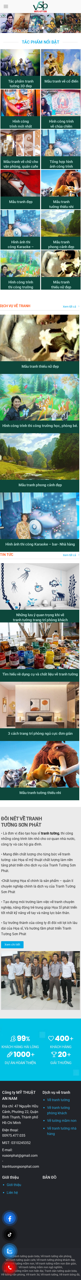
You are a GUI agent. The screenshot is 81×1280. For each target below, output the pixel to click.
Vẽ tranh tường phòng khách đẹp (56, 1259)
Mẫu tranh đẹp (21, 202)
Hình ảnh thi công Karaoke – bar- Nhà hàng (21, 247)
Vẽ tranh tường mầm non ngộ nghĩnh (40, 1267)
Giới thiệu (14, 1185)
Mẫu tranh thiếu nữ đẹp (61, 284)
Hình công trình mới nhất (21, 123)
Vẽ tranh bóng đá (69, 1274)
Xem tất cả (69, 306)
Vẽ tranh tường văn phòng (56, 1256)
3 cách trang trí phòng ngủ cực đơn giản (40, 733)
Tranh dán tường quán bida (60, 1270)
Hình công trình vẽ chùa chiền (61, 123)
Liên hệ (12, 1193)
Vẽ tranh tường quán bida (25, 1256)
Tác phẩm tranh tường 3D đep (20, 83)
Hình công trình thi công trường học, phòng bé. (20, 287)
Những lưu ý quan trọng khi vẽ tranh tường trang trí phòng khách (40, 617)
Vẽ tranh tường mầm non (19, 1263)
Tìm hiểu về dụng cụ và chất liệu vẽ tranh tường (40, 674)
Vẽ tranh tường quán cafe (20, 1259)
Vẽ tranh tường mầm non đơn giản (55, 1263)
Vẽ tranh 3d (33, 1274)
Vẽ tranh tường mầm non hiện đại (23, 1270)
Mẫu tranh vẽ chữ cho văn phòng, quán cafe (20, 164)
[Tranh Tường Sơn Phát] (40, 6)
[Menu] (5, 6)
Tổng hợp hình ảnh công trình (61, 164)
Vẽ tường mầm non (61, 1121)
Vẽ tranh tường (58, 1100)
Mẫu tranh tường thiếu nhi (61, 204)
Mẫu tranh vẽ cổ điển (61, 81)
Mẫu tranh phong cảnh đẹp (61, 244)
